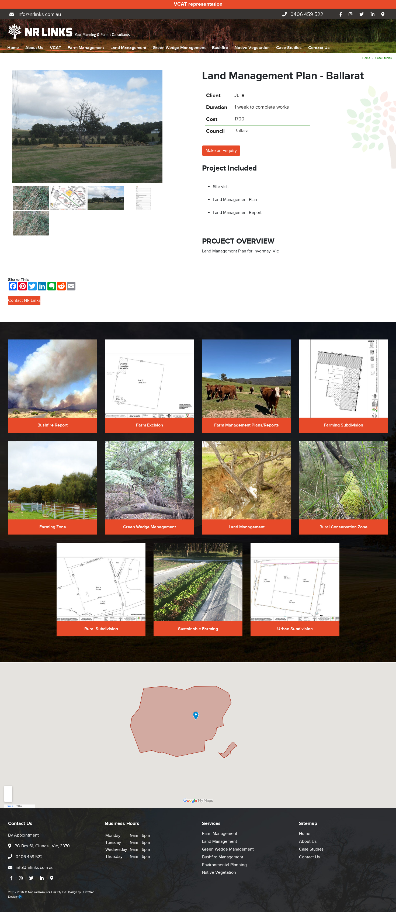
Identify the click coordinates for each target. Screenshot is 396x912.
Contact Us (319, 47)
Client (213, 95)
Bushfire (220, 47)
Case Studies (289, 47)
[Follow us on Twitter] (361, 14)
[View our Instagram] (350, 14)
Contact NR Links (24, 300)
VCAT (55, 47)
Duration (216, 107)
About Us (34, 47)
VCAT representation (198, 4)
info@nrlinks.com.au (38, 14)
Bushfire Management (222, 857)
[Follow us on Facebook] (340, 14)
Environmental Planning (224, 865)
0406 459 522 (306, 14)
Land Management (128, 47)
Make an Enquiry (221, 150)
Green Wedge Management (179, 47)
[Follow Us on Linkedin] (372, 14)
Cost (211, 119)
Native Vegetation (252, 47)
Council (215, 131)
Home (13, 47)
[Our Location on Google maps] (383, 14)
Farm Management (86, 47)
